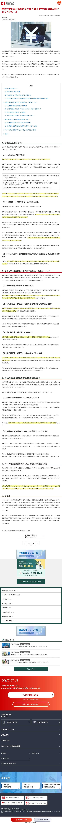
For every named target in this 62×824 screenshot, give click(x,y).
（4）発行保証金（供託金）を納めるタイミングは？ (19, 115)
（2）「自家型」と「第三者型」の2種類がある (17, 95)
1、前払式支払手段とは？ (10, 88)
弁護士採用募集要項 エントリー (30, 786)
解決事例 (3, 753)
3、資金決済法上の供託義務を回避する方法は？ (17, 119)
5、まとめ (6, 134)
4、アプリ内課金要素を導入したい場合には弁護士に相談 (19, 130)
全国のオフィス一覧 (7, 729)
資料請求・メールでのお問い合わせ (31, 582)
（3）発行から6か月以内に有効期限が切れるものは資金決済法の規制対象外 (26, 98)
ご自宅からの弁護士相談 (8, 763)
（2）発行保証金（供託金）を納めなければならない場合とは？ (22, 109)
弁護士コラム (35, 753)
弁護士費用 (5, 735)
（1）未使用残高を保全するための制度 (15, 106)
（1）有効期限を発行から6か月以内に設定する (17, 123)
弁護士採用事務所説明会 (7, 786)
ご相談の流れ (5, 740)
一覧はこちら (30, 669)
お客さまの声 (5, 758)
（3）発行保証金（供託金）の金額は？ (15, 112)
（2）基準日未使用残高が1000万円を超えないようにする (20, 126)
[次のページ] (38, 544)
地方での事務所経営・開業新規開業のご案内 (52, 786)
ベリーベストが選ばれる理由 (10, 746)
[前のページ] (24, 544)
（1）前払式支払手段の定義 (12, 92)
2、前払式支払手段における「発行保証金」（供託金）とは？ (20, 102)
